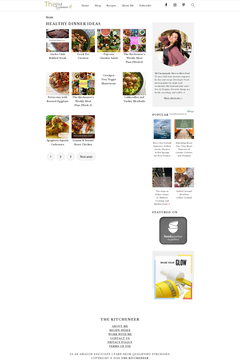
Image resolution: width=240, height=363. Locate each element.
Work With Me (120, 334)
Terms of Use (120, 346)
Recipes (111, 5)
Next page (86, 156)
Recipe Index (120, 330)
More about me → (173, 98)
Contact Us (120, 338)
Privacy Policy (120, 342)
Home (85, 5)
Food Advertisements (176, 114)
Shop (98, 5)
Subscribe (145, 5)
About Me (128, 5)
